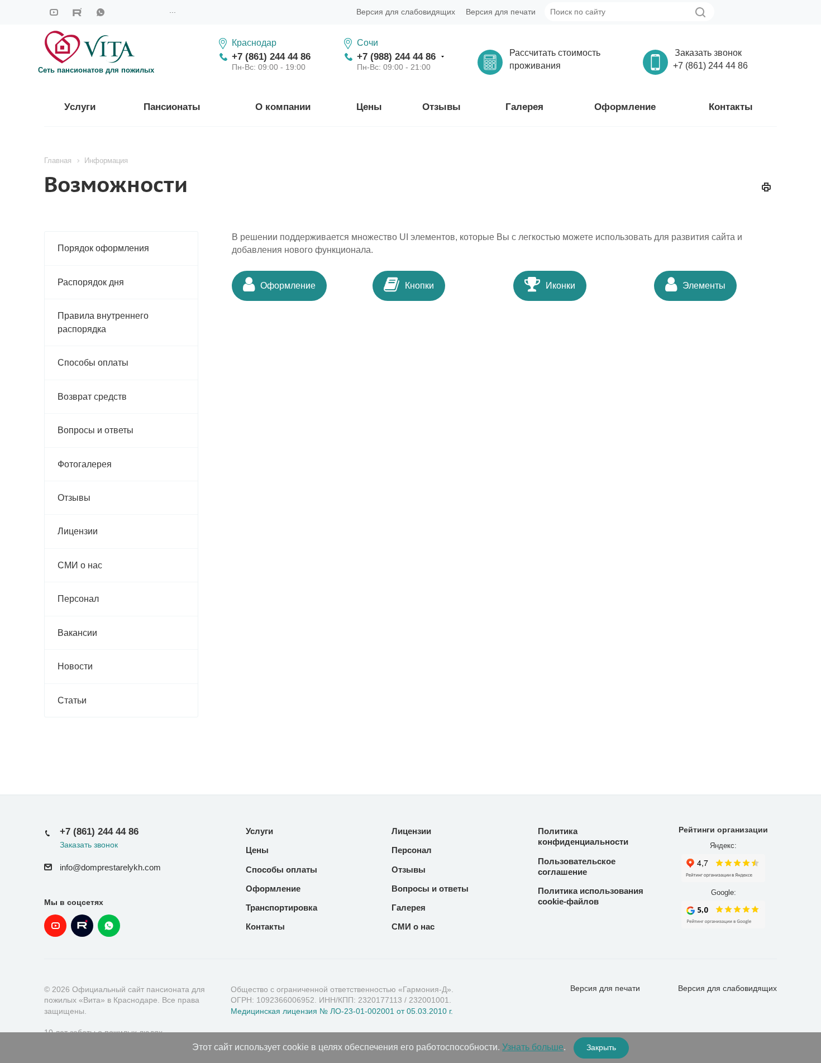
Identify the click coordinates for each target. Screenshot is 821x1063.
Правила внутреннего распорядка (103, 322)
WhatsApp (100, 12)
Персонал (78, 599)
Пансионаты (172, 107)
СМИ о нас (80, 565)
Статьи (72, 700)
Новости (75, 666)
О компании (283, 107)
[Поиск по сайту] (700, 12)
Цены (369, 107)
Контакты (731, 107)
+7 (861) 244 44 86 (271, 56)
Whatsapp (109, 925)
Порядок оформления (103, 248)
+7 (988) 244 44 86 (396, 56)
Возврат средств (92, 396)
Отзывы (441, 107)
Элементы (703, 285)
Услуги (80, 107)
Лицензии (78, 531)
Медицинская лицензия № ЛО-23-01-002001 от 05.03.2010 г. (342, 1011)
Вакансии (77, 633)
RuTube (77, 12)
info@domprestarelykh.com (110, 867)
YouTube (53, 12)
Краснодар (254, 42)
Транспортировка (281, 907)
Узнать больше (533, 1047)
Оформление (625, 107)
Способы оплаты (93, 362)
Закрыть (601, 1047)
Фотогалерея (85, 464)
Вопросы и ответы (95, 430)
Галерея (524, 107)
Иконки (560, 285)
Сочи (367, 42)
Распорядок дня (91, 282)
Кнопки (419, 285)
